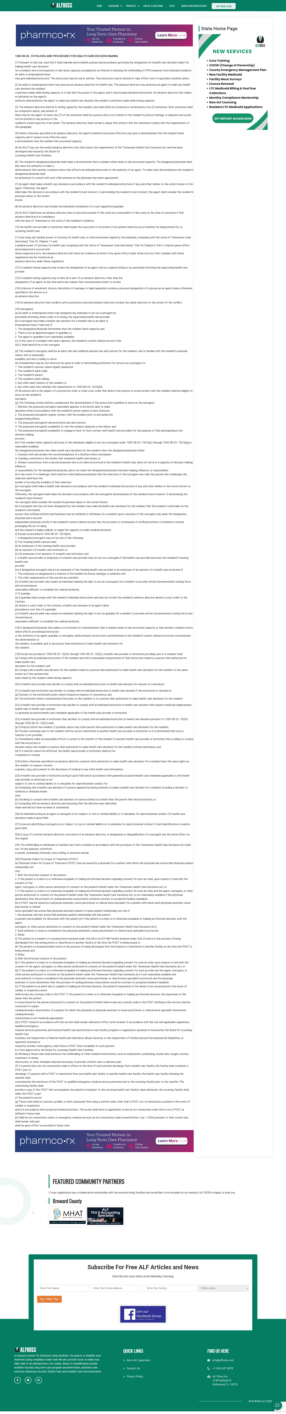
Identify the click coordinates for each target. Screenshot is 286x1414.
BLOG (171, 5)
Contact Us (133, 1368)
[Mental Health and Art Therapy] (67, 1223)
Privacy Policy (135, 1376)
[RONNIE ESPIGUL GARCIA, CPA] (105, 1223)
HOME (99, 5)
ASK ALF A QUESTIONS (153, 5)
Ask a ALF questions (138, 1360)
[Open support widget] (277, 1405)
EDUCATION (114, 5)
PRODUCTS (131, 5)
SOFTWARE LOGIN (223, 6)
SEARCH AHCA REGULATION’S (194, 5)
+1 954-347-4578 (222, 1368)
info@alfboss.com (223, 1360)
